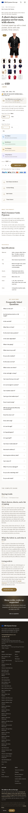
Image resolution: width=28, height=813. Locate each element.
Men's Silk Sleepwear (10, 7)
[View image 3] (15, 61)
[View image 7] (15, 66)
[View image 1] (4, 61)
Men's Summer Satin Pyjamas (6, 691)
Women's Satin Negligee (7, 753)
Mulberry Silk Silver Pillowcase (6, 741)
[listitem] (6, 116)
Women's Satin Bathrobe (7, 668)
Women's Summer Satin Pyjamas (7, 750)
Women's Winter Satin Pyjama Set (6, 756)
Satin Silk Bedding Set (6, 759)
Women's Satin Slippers (7, 654)
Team (3, 770)
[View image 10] (9, 71)
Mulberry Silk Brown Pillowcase (6, 714)
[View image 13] (4, 77)
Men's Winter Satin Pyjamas (6, 695)
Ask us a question (14, 613)
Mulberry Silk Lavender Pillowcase (7, 725)
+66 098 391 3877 (6, 636)
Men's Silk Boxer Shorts (7, 688)
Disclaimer (17, 781)
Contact (16, 656)
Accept (11, 810)
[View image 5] (4, 66)
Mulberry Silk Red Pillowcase (5, 737)
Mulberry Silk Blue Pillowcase (6, 710)
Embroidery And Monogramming (5, 671)
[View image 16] (20, 77)
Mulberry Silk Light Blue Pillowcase (7, 729)
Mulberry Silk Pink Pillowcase (6, 733)
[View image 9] (4, 71)
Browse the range (8, 589)
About (16, 654)
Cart (3, 764)
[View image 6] (9, 66)
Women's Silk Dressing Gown (7, 661)
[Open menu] (24, 2)
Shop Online (4, 762)
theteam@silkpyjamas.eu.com (9, 634)
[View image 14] (9, 77)
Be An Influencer (5, 776)
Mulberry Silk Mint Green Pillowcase (7, 722)
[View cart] (20, 2)
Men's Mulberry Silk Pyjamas (6, 657)
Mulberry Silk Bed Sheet (7, 700)
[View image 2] (9, 61)
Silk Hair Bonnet (5, 677)
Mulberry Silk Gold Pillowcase (6, 718)
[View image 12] (20, 71)
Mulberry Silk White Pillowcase (6, 744)
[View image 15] (15, 77)
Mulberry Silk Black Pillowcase (6, 707)
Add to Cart (17, 165)
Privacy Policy (18, 776)
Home (3, 7)
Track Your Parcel (19, 661)
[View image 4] (20, 61)
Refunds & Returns (19, 774)
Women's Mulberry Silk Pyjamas (7, 703)
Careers (3, 772)
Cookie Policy (18, 783)
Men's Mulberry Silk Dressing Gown (6, 683)
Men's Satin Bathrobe (6, 686)
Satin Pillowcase (5, 747)
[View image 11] (15, 71)
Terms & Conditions (19, 770)
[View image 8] (20, 66)
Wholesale (17, 658)
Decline (4, 810)
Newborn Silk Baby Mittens (6, 674)
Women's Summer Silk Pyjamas (6, 665)
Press (3, 774)
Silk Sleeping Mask (6, 680)
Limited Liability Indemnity (20, 778)
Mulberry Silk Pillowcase (7, 698)
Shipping (17, 772)
